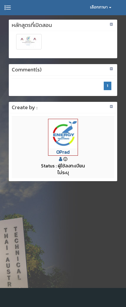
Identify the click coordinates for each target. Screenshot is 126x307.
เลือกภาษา (99, 7)
